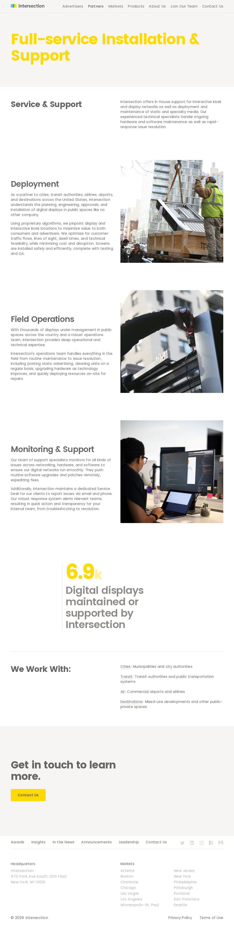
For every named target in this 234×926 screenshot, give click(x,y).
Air (122, 691)
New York (182, 876)
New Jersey (184, 870)
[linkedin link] (192, 844)
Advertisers (72, 6)
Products (136, 6)
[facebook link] (211, 844)
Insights (38, 842)
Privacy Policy (180, 917)
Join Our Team (183, 6)
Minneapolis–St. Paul (139, 905)
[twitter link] (182, 844)
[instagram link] (201, 844)
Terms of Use (211, 917)
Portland (181, 893)
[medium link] (220, 844)
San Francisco (186, 899)
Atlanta (127, 870)
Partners (96, 6)
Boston (126, 876)
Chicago (128, 887)
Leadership (129, 842)
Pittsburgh (183, 887)
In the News (63, 842)
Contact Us (212, 6)
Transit (126, 676)
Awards (17, 842)
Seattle (180, 905)
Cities (125, 666)
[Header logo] (25, 6)
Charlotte (129, 882)
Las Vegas (129, 893)
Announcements (96, 842)
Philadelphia (185, 882)
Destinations (131, 701)
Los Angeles (131, 899)
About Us (157, 6)
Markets (115, 6)
